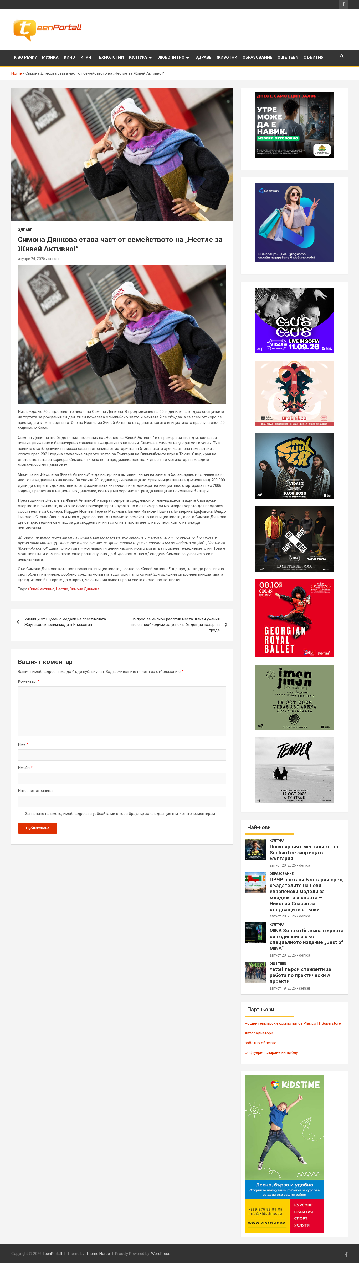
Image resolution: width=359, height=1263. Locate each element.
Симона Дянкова (84, 589)
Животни (227, 57)
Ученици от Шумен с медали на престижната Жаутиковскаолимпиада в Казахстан (65, 622)
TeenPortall (52, 1253)
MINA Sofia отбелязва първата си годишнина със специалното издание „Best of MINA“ (306, 939)
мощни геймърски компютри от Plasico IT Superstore (293, 1023)
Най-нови (259, 827)
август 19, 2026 (283, 988)
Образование (257, 57)
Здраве (204, 57)
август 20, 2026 (283, 865)
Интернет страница (35, 790)
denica (304, 865)
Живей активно (41, 589)
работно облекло (260, 1042)
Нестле (62, 589)
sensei (53, 259)
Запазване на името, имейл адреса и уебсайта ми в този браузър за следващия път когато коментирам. (120, 813)
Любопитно (171, 57)
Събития (314, 57)
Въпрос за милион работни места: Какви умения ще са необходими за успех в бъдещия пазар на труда (175, 625)
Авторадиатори (259, 1033)
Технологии (110, 57)
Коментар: (28, 681)
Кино (69, 57)
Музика (50, 57)
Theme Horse (98, 1253)
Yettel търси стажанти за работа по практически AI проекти (301, 975)
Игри (85, 57)
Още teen (288, 57)
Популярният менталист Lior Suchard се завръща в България (305, 853)
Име (23, 744)
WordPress (160, 1253)
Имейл (25, 767)
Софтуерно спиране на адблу (271, 1052)
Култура (138, 57)
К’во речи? (25, 57)
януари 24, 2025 (31, 259)
